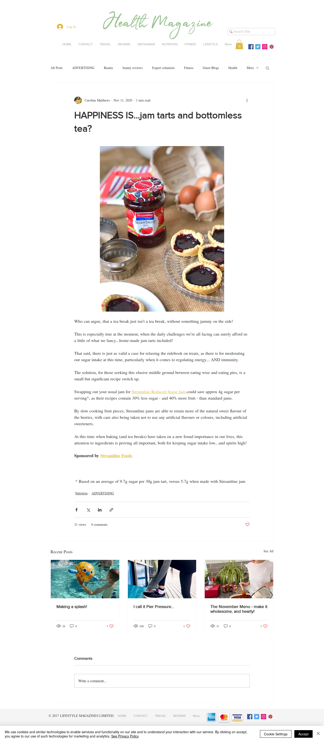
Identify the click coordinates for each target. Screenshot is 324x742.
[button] (239, 44)
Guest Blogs (211, 67)
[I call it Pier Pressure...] (162, 579)
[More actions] (247, 100)
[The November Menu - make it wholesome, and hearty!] (239, 579)
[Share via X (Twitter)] (88, 509)
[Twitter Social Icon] (257, 46)
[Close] (318, 734)
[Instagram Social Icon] (264, 46)
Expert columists (163, 67)
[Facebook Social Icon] (251, 46)
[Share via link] (111, 509)
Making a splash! (71, 606)
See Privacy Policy (125, 736)
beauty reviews (133, 67)
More (250, 67)
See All (268, 551)
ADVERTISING (83, 67)
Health (232, 67)
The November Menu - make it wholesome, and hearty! (238, 609)
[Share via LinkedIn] (99, 509)
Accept (303, 734)
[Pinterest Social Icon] (271, 46)
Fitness (188, 67)
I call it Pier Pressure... (154, 606)
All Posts (57, 67)
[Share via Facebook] (76, 509)
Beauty (108, 67)
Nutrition (81, 493)
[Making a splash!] (85, 579)
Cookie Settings (275, 734)
